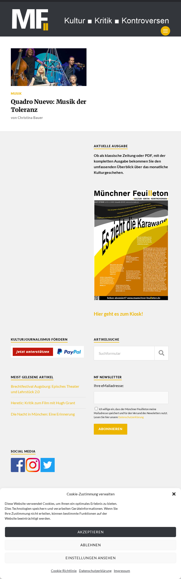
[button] (174, 494)
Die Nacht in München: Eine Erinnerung (43, 414)
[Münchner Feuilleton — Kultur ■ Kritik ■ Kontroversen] (90, 19)
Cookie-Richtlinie (64, 571)
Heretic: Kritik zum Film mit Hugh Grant (43, 402)
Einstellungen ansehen (91, 558)
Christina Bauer (30, 117)
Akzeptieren (91, 532)
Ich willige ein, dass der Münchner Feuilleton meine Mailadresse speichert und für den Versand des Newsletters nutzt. (131, 413)
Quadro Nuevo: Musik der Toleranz (48, 106)
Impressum (122, 571)
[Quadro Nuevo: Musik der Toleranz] (48, 67)
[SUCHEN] (161, 353)
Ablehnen (90, 545)
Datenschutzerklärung (95, 571)
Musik (16, 93)
